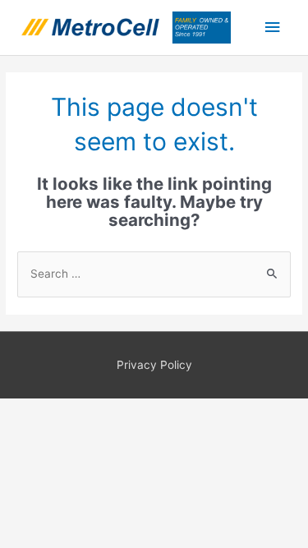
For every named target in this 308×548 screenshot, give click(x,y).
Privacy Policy (154, 364)
